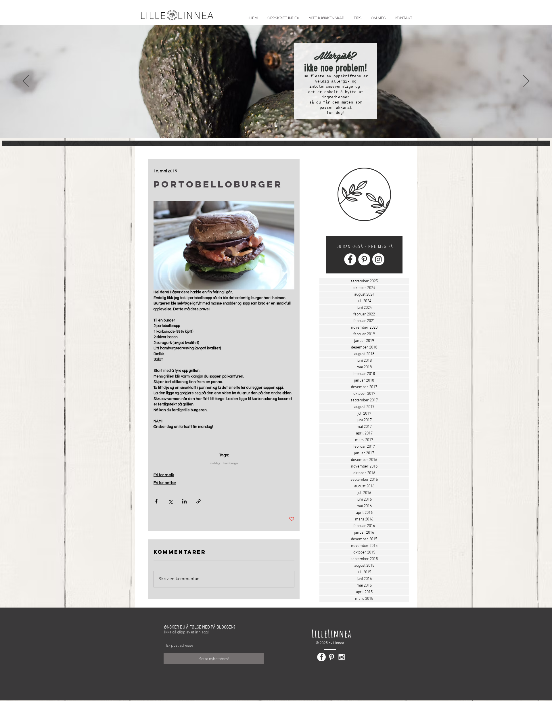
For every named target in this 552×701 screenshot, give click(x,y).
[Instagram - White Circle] (378, 259)
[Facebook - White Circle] (350, 259)
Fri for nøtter (165, 483)
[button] (357, 15)
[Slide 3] (280, 126)
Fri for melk (164, 475)
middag (215, 463)
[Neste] (526, 81)
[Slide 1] (271, 126)
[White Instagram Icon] (341, 657)
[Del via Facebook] (156, 501)
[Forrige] (26, 81)
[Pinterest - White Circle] (364, 259)
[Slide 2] (276, 126)
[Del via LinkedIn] (184, 501)
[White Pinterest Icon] (331, 657)
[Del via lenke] (198, 501)
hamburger (230, 463)
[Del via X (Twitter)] (170, 501)
